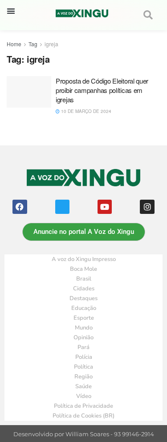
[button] (10, 10)
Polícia (83, 357)
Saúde (83, 386)
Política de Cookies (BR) (83, 416)
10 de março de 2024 (85, 111)
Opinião (83, 338)
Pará (83, 347)
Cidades (83, 289)
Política (83, 367)
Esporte (83, 318)
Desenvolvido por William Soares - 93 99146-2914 (83, 434)
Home (14, 44)
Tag (33, 44)
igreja (51, 44)
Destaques (83, 298)
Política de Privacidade (83, 406)
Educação (83, 308)
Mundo (84, 328)
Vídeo (83, 396)
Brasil (83, 279)
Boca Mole (83, 269)
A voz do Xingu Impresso (84, 259)
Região (83, 377)
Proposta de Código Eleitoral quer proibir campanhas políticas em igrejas (102, 90)
